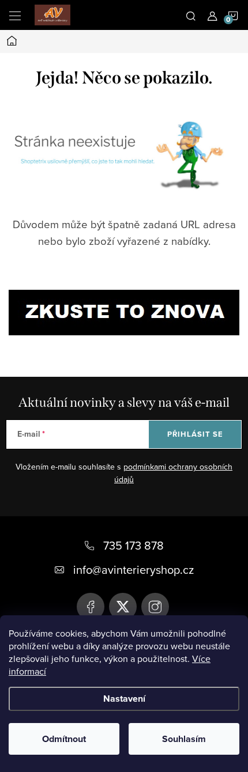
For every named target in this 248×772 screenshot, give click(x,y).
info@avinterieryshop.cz (133, 569)
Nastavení (124, 698)
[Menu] (15, 15)
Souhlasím (184, 738)
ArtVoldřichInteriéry (90, 606)
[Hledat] (191, 15)
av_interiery (155, 606)
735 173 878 (133, 545)
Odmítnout (64, 738)
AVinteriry (123, 606)
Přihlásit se (195, 434)
